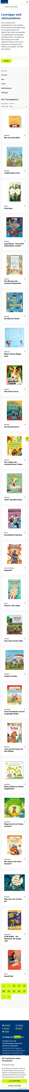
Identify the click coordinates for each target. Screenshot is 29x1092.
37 (24, 991)
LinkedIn (19, 1028)
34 (9, 991)
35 (14, 991)
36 (19, 991)
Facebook (6, 1028)
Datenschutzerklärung (8, 1077)
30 (14, 986)
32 (24, 986)
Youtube (6, 1031)
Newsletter (7, 1025)
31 (19, 986)
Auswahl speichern (14, 1086)
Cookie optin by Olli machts (23, 1088)
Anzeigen (6, 61)
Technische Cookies (8, 1065)
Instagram (20, 1025)
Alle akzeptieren (14, 1081)
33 (4, 991)
